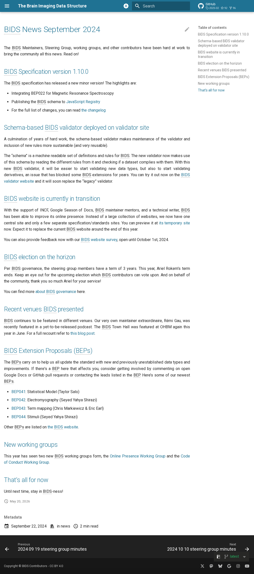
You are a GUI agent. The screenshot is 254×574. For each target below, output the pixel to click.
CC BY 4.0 (56, 566)
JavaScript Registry (83, 101)
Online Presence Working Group (138, 456)
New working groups (31, 444)
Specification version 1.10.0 (46, 71)
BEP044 (18, 416)
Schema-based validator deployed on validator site (76, 127)
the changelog (93, 110)
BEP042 (18, 400)
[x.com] (202, 566)
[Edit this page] (187, 29)
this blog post (82, 333)
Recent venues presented (44, 309)
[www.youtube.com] (247, 566)
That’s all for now (26, 480)
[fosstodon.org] (211, 566)
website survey (99, 239)
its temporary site (174, 223)
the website (63, 427)
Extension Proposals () (48, 350)
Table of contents (212, 28)
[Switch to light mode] (126, 6)
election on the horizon (39, 257)
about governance (55, 291)
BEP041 (18, 391)
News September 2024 (52, 29)
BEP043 (18, 408)
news (65, 526)
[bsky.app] (220, 566)
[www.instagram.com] (238, 566)
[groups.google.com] (229, 566)
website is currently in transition (52, 198)
